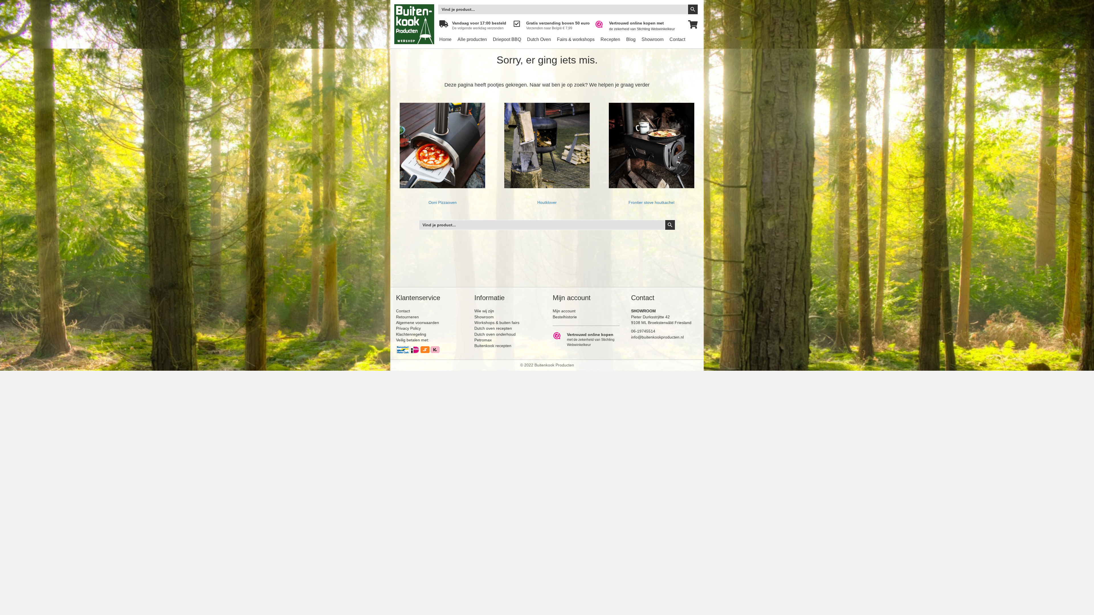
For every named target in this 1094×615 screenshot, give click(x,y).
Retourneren (407, 317)
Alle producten (472, 39)
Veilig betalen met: (412, 340)
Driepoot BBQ (507, 39)
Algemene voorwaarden (417, 322)
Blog (631, 39)
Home (445, 39)
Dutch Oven (539, 39)
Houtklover (547, 202)
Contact (677, 39)
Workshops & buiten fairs (496, 322)
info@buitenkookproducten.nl (657, 337)
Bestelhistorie (565, 317)
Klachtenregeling (411, 334)
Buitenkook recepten (492, 345)
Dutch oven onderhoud (495, 334)
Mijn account (564, 311)
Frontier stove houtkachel (651, 202)
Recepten (610, 39)
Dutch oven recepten (493, 328)
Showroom (653, 39)
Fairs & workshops (576, 39)
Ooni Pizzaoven (442, 202)
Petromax (483, 340)
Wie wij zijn (484, 311)
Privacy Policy (408, 328)
